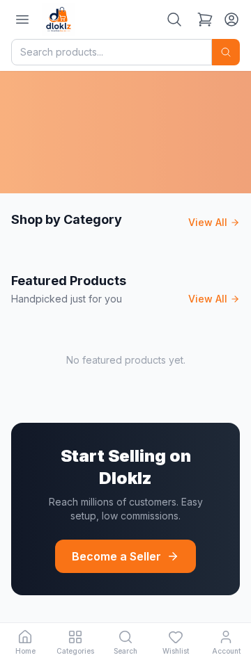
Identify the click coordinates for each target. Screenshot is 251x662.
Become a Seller (116, 556)
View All (207, 222)
